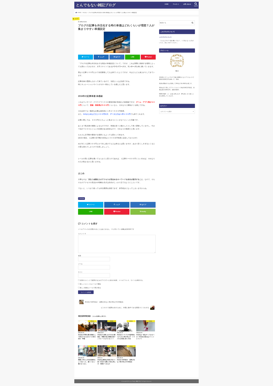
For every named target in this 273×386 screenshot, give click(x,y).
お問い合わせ (187, 4)
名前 (79, 256)
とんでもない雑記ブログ (96, 5)
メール (80, 264)
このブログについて (165, 37)
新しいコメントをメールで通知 (90, 284)
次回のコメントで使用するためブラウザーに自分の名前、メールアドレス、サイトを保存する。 (112, 280)
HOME (166, 4)
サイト (80, 272)
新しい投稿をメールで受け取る (90, 288)
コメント (82, 233)
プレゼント (176, 4)
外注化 (82, 198)
